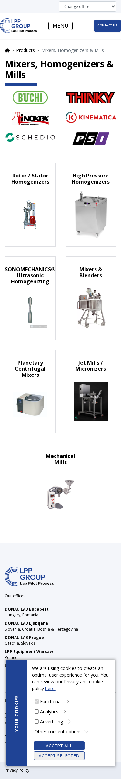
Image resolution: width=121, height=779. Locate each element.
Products (25, 50)
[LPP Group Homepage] (29, 576)
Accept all (59, 746)
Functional (51, 701)
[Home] (18, 25)
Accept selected (59, 756)
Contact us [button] (107, 25)
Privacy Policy (17, 770)
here (50, 688)
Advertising (51, 721)
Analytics (49, 711)
